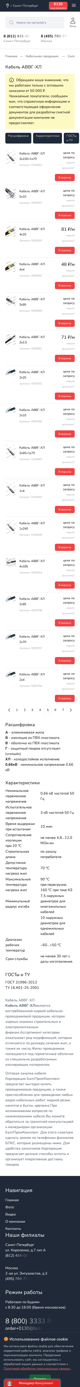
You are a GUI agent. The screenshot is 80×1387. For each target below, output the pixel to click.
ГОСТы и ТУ (71, 138)
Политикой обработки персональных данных (37, 1368)
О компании (15, 1221)
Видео (10, 1214)
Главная (12, 1200)
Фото (9, 1207)
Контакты (13, 1228)
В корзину (64, 177)
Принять (40, 1379)
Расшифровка (18, 136)
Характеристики (47, 136)
